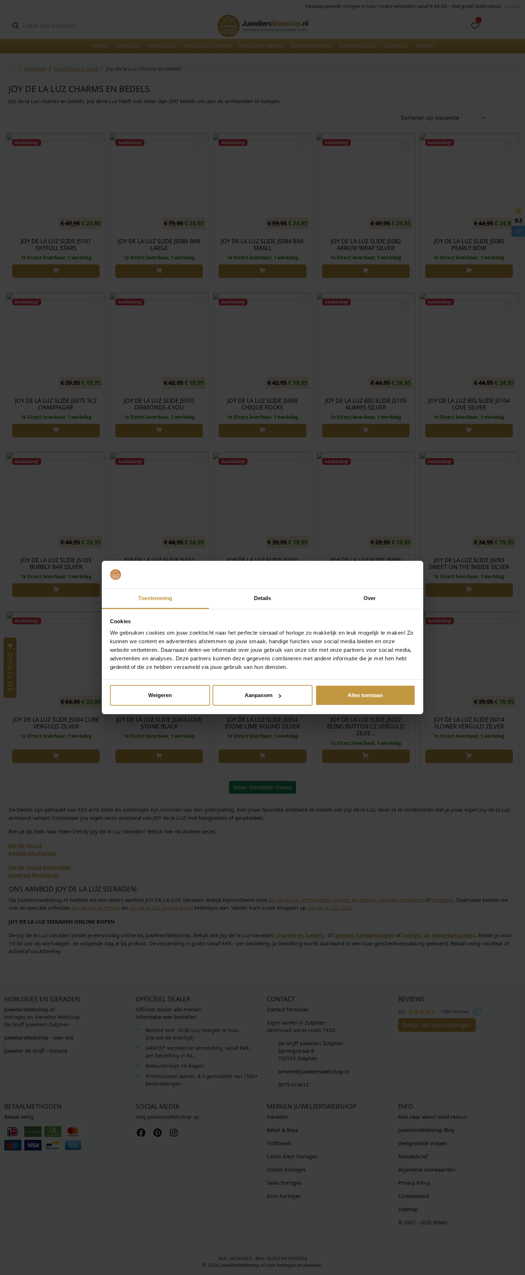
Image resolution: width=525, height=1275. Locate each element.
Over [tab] (370, 598)
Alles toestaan (365, 695)
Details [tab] (262, 598)
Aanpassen (258, 695)
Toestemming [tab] (155, 598)
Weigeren (160, 695)
